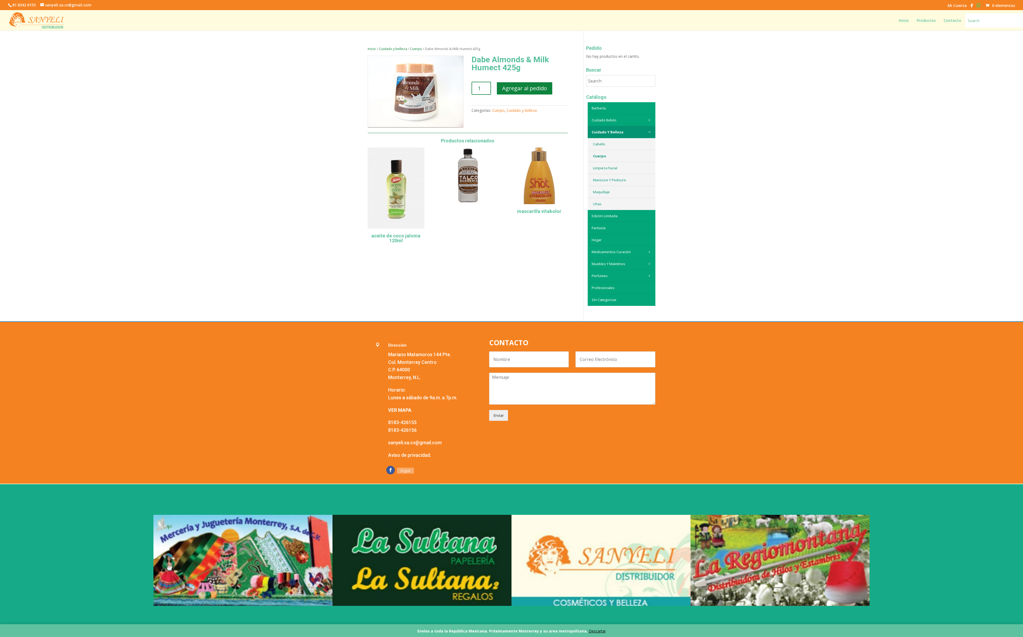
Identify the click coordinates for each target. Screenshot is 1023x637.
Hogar (597, 239)
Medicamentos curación (611, 251)
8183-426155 (402, 422)
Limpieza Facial (605, 168)
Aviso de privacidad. (409, 455)
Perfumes (600, 275)
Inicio (372, 48)
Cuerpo (416, 48)
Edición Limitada (605, 215)
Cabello (599, 144)
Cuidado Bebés (604, 120)
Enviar (498, 415)
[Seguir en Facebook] (390, 470)
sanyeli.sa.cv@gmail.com (415, 442)
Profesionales (603, 287)
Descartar (597, 631)
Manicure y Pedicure (609, 180)
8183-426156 (402, 430)
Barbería (599, 108)
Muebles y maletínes (608, 263)
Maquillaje (601, 192)
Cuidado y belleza (393, 48)
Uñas (597, 204)
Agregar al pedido (524, 88)
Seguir (405, 470)
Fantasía (599, 227)
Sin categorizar (604, 299)
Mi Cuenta (957, 6)
